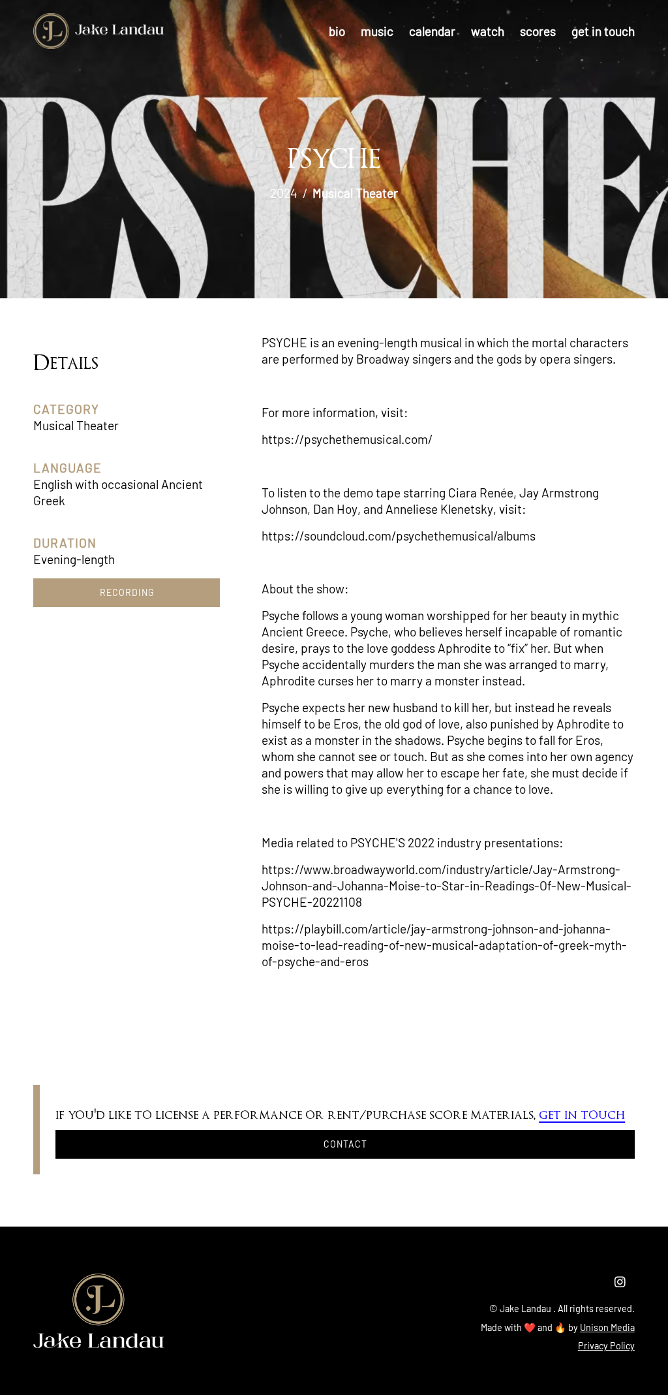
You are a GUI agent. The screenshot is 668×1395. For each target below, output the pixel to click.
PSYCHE (284, 342)
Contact (345, 1144)
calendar (432, 31)
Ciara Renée (480, 492)
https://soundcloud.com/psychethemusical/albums (399, 535)
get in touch (603, 31)
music (377, 31)
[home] (98, 31)
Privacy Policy (606, 1345)
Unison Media (607, 1327)
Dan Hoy (335, 508)
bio (337, 31)
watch (487, 31)
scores (538, 31)
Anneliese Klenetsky (439, 508)
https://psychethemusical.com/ (347, 439)
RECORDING (127, 592)
